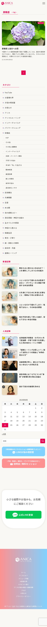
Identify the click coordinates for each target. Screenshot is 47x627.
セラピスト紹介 (23, 584)
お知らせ (8, 107)
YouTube (8, 92)
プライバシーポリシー (23, 596)
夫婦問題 (8, 197)
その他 (8, 142)
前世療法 (8, 192)
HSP (7, 138)
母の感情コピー (11, 213)
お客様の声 (9, 97)
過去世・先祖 (10, 248)
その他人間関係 (11, 147)
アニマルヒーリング (12, 118)
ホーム (23, 572)
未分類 (7, 207)
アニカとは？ (23, 575)
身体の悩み (10, 183)
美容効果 (9, 174)
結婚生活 (8, 233)
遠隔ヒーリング (11, 253)
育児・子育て (10, 238)
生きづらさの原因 (12, 223)
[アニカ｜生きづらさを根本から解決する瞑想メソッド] (7, 3)
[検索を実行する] (42, 441)
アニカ (7, 113)
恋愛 (6, 202)
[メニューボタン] (43, 3)
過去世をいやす (11, 188)
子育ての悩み (10, 160)
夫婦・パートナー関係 (14, 156)
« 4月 (4, 434)
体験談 (7, 133)
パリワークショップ (12, 128)
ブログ (23, 590)
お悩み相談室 (10, 102)
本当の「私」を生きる (14, 165)
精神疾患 (9, 169)
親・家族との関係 (12, 243)
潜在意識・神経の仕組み (14, 217)
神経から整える (11, 228)
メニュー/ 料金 (24, 578)
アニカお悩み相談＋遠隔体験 (23, 587)
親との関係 (10, 179)
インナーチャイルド (12, 123)
